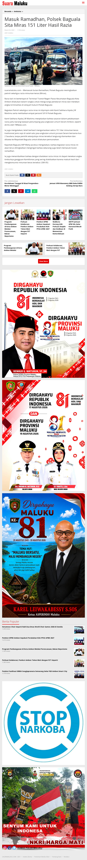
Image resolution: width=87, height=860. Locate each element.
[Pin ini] (21, 191)
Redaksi (66, 857)
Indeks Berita (27, 857)
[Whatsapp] (34, 191)
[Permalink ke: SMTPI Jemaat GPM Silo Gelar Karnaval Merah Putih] (75, 215)
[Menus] (83, 2)
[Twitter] (27, 175)
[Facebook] (22, 175)
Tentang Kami (56, 857)
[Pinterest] (33, 175)
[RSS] (38, 175)
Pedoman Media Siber (42, 857)
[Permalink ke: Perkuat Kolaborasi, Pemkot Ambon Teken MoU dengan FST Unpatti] (27, 215)
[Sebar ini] (7, 191)
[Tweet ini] (14, 191)
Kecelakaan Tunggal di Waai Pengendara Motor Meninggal (21, 183)
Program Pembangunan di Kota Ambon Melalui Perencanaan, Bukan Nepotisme (13, 250)
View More (43, 261)
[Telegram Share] (28, 191)
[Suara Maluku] (14, 3)
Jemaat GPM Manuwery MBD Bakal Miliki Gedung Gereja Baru (66, 183)
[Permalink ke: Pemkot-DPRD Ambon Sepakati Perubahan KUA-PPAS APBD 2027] (43, 215)
